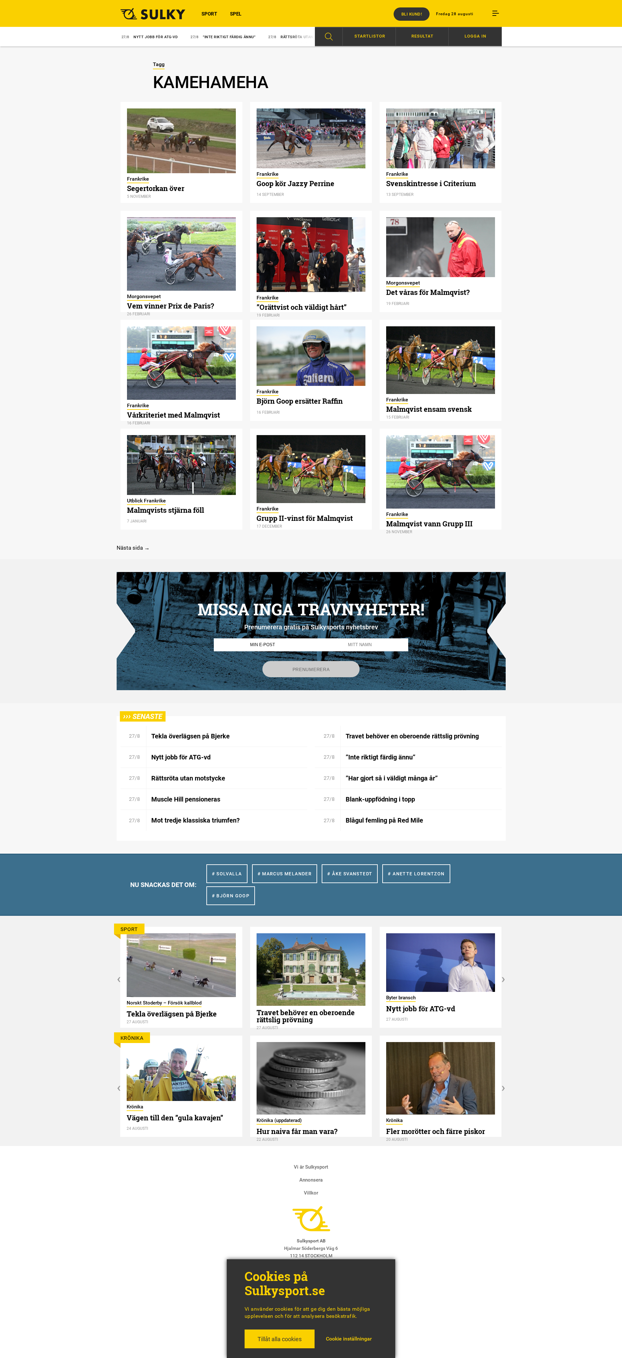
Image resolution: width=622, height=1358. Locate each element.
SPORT (209, 14)
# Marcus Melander (285, 873)
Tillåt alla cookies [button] (280, 1339)
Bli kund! (411, 14)
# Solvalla (227, 873)
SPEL (235, 14)
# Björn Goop (231, 895)
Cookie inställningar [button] (349, 1339)
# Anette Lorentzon (416, 873)
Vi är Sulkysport (311, 1167)
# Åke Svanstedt (349, 873)
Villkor (311, 1193)
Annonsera (311, 1180)
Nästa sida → (133, 547)
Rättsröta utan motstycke (266, 37)
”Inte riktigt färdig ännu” (186, 37)
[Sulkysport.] (149, 13)
